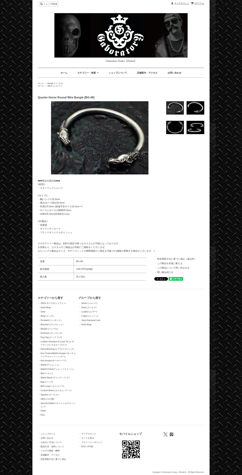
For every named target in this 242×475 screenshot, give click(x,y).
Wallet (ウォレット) (50, 365)
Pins (43, 415)
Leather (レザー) (89, 312)
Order (43, 410)
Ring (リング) (47, 316)
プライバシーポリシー (92, 442)
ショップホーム (48, 434)
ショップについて (118, 72)
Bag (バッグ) (47, 382)
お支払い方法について (51, 442)
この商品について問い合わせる (173, 267)
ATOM (90, 446)
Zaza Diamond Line (90, 320)
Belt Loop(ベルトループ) (52, 386)
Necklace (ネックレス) (51, 333)
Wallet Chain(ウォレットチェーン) (57, 369)
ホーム (64, 72)
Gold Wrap (46, 307)
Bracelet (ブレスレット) (52, 324)
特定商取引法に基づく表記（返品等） (176, 259)
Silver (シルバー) (54, 86)
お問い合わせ (174, 72)
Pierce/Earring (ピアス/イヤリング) (57, 349)
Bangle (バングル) (55, 83)
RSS (83, 446)
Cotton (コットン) (89, 316)
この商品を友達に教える (169, 263)
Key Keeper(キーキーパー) (53, 360)
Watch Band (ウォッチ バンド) (55, 377)
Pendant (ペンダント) (51, 320)
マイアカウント (181, 3)
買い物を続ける (165, 272)
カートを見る (87, 438)
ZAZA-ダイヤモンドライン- (53, 303)
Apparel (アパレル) (50, 394)
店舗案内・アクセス (147, 72)
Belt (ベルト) (47, 373)
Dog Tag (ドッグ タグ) (51, 337)
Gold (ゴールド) (88, 307)
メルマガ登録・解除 (50, 450)
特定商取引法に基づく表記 (53, 459)
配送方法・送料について (52, 446)
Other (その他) (47, 399)
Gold (43, 312)
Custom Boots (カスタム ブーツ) (56, 390)
